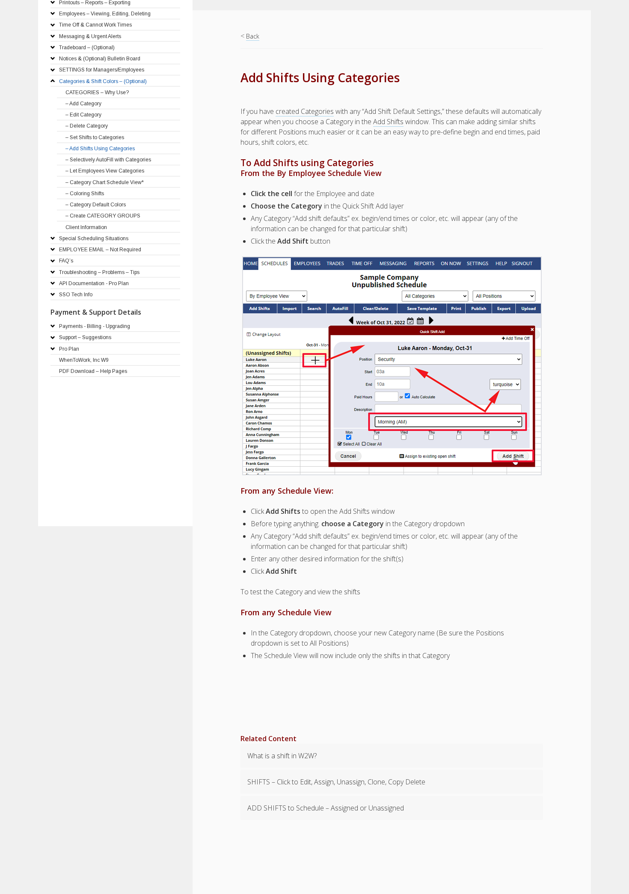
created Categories (305, 111)
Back (252, 36)
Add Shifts (388, 121)
